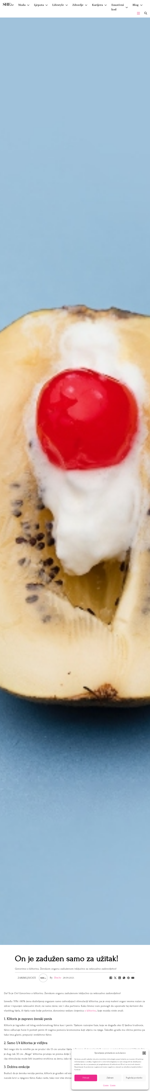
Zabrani (110, 1078)
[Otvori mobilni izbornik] (138, 13)
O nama (106, 1085)
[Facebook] (111, 978)
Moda (21, 5)
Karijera (97, 5)
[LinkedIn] (119, 978)
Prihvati (86, 1078)
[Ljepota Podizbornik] (46, 5)
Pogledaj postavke (134, 1078)
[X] (115, 978)
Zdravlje (77, 5)
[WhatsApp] (124, 978)
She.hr (57, 977)
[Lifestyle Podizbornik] (66, 5)
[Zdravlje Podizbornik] (86, 5)
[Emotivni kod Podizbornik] (126, 7)
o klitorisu (90, 1010)
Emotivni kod (117, 7)
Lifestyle (58, 5)
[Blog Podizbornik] (141, 5)
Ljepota (39, 5)
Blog (135, 5)
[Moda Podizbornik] (28, 5)
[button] (144, 1053)
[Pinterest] (128, 978)
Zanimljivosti (27, 977)
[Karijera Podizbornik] (105, 5)
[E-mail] (133, 978)
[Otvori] (145, 13)
